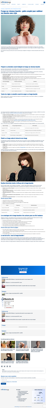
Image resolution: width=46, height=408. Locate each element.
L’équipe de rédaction (22, 392)
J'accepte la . (9, 381)
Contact (19, 395)
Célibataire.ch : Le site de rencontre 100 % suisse (14, 282)
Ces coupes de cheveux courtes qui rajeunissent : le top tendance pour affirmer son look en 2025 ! (37, 350)
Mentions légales (21, 394)
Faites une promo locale (23, 391)
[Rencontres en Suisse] (7, 308)
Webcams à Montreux (22, 398)
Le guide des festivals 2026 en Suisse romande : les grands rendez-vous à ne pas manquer (21, 285)
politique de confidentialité (11, 381)
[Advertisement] (23, 59)
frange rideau (23, 147)
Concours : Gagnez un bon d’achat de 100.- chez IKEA (14, 293)
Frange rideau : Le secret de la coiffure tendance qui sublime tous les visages (7, 362)
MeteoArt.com (40, 403)
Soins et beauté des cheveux (16, 8)
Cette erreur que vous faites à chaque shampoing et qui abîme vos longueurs (22, 350)
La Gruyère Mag (21, 400)
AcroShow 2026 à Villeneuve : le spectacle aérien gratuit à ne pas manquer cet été (19, 279)
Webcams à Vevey (22, 399)
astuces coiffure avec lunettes (16, 113)
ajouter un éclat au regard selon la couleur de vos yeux (24, 120)
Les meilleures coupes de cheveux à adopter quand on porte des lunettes (22, 362)
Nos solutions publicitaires (23, 393)
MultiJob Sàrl (29, 406)
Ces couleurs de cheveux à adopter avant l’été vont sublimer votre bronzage (8, 350)
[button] (44, 2)
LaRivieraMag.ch (17, 406)
